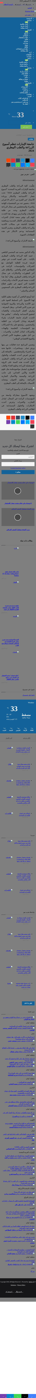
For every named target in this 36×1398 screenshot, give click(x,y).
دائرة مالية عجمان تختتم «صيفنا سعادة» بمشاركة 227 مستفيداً (10, 573)
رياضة (30, 58)
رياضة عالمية (23, 62)
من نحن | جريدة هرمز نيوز (19, 102)
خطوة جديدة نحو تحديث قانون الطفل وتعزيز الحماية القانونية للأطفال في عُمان (11, 607)
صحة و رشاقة (23, 79)
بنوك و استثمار (23, 37)
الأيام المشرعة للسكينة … (25, 1082)
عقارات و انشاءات (22, 49)
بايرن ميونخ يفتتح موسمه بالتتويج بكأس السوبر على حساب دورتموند (23, 985)
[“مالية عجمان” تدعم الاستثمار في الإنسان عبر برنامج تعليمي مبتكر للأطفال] (10, 662)
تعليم (26, 39)
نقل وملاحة (24, 50)
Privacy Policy (21, 1285)
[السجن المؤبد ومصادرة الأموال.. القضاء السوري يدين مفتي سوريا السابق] (7, 754)
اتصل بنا (25, 104)
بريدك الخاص (18, 461)
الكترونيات (24, 87)
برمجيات (25, 88)
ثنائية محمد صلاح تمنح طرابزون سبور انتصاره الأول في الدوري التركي (23, 766)
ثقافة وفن (24, 73)
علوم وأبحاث (24, 92)
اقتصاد (29, 30)
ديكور (26, 77)
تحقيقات (29, 54)
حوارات (29, 56)
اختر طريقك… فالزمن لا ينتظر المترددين (21, 1166)
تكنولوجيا (29, 83)
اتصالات (25, 35)
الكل (26, 22)
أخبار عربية (24, 26)
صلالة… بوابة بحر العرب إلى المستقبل (21, 1064)
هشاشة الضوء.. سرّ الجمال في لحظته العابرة (19, 1156)
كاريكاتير (25, 100)
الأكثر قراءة (26, 738)
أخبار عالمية (24, 24)
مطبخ (26, 81)
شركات (25, 90)
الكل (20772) (28, 1003)
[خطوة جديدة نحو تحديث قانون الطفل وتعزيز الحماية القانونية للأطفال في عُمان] (10, 592)
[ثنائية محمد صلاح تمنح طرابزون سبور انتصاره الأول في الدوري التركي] (7, 770)
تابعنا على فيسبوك (28, 695)
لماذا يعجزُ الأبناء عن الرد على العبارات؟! (21, 1073)
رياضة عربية (24, 64)
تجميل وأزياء (24, 71)
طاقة (26, 47)
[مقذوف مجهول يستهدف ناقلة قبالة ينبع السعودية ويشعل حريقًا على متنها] (7, 787)
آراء (30, 52)
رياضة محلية (24, 66)
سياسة (29, 20)
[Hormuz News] (30, 11)
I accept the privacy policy (18, 468)
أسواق (26, 33)
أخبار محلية (24, 28)
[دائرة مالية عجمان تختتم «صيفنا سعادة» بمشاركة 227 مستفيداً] (10, 558)
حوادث (26, 75)
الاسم (18, 453)
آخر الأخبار (9, 738)
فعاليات (29, 94)
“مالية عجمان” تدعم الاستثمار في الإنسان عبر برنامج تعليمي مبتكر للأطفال (10, 677)
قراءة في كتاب (23, 98)
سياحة (26, 41)
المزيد (30, 96)
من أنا (32, 1271)
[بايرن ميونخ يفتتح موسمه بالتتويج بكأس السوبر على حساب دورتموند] (7, 989)
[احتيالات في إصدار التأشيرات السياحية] (7, 819)
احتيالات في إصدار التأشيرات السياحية (22, 1026)
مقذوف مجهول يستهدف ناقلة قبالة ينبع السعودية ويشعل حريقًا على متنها (23, 782)
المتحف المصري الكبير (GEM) (24, 1147)
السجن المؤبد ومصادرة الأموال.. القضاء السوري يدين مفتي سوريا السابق (23, 749)
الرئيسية (29, 18)
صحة (26, 45)
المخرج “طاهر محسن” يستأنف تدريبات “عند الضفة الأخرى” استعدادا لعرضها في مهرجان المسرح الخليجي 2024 (20, 1213)
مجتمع (29, 68)
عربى (24, 135)
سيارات (25, 43)
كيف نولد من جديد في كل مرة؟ (24, 1192)
